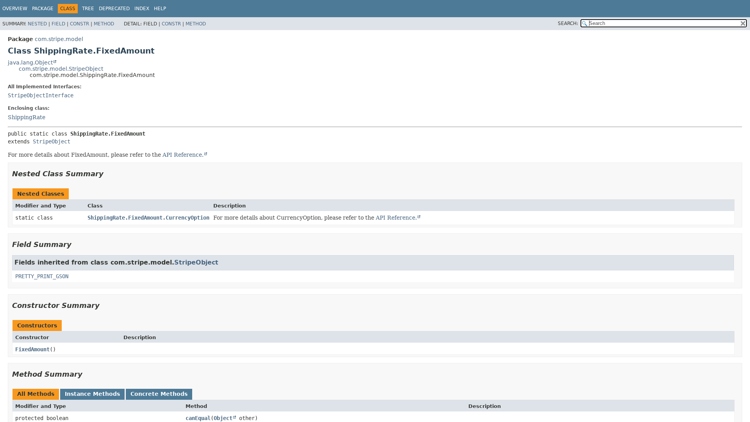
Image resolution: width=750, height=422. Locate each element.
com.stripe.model (59, 39)
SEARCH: (568, 23)
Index (141, 8)
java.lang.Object (30, 62)
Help (160, 8)
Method (104, 24)
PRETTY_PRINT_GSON (41, 276)
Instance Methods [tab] (92, 394)
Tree (88, 8)
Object (223, 418)
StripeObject (51, 141)
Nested (37, 24)
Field (58, 24)
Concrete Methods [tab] (159, 394)
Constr (79, 24)
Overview (14, 8)
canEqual (198, 418)
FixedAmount (32, 349)
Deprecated (114, 8)
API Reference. (183, 155)
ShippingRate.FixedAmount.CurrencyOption (148, 218)
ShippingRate (26, 117)
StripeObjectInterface (40, 95)
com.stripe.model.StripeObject (61, 69)
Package (43, 8)
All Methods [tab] (35, 394)
